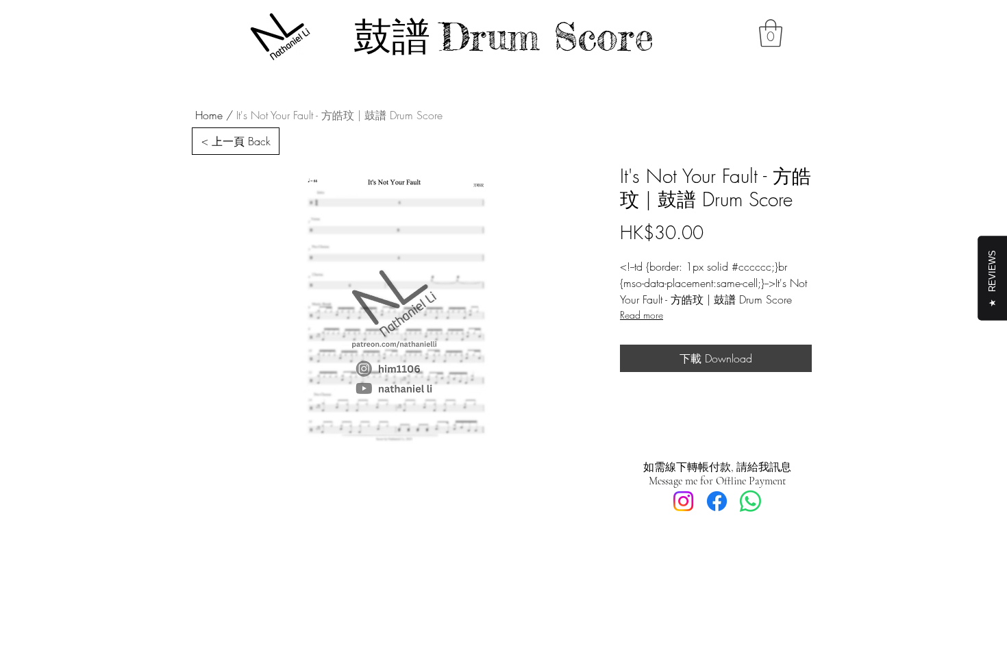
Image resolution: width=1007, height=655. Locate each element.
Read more (641, 314)
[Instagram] (683, 501)
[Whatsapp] (750, 501)
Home (209, 115)
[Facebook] (717, 501)
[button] (770, 33)
